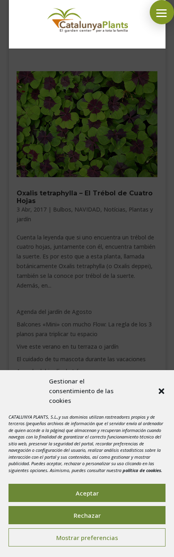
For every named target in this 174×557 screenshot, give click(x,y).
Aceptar (87, 493)
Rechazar (87, 515)
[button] (161, 391)
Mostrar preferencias (87, 538)
